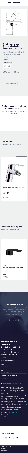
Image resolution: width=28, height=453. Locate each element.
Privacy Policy (17, 383)
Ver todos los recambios (10, 83)
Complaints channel (5, 451)
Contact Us (14, 320)
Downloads (6, 77)
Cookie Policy (3, 448)
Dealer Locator (14, 119)
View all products (21, 154)
